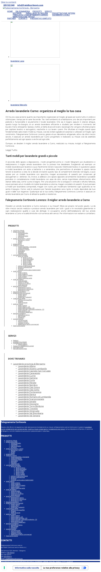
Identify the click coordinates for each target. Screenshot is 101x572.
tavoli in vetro (27, 263)
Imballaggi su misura (20, 342)
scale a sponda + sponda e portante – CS (31, 309)
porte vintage (22, 277)
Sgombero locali (61, 15)
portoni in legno (23, 282)
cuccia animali (22, 320)
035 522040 (10, 553)
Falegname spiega (19, 326)
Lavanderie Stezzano (28, 404)
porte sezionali (22, 285)
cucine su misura (18, 230)
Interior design (22, 344)
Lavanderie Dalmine (28, 378)
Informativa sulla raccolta (27, 568)
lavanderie (21, 251)
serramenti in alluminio (25, 289)
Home (10, 11)
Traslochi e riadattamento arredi (23, 346)
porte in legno (22, 272)
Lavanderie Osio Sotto (28, 390)
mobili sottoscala (23, 248)
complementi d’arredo (20, 255)
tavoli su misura (23, 256)
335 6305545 (8, 557)
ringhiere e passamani (25, 312)
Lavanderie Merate (27, 383)
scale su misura (18, 304)
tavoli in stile (27, 262)
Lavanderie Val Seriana (29, 416)
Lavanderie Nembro (28, 385)
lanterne (21, 268)
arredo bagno (17, 244)
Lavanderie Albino (27, 366)
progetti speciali (18, 319)
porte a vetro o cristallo (25, 275)
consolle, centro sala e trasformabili (29, 270)
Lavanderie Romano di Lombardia (34, 397)
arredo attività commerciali (21, 293)
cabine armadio (23, 236)
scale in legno (22, 305)
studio (20, 243)
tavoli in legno (27, 258)
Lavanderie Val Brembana (30, 413)
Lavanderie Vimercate (28, 411)
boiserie (20, 301)
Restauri (15, 340)
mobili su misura (18, 245)
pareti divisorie (22, 302)
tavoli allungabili (28, 259)
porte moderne (23, 274)
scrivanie (21, 237)
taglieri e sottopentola (25, 267)
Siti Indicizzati (70, 561)
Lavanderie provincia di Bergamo (29, 364)
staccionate (21, 316)
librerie (20, 241)
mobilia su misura (23, 249)
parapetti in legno (24, 315)
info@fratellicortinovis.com (30, 5)
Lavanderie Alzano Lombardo (32, 368)
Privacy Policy (52, 561)
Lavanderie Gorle (26, 380)
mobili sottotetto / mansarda (27, 247)
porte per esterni (18, 279)
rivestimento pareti (19, 298)
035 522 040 (8, 5)
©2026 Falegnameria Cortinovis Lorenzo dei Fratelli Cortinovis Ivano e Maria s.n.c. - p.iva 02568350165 (21, 561)
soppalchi (21, 317)
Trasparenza (58, 561)
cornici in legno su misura (26, 266)
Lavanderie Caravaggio (29, 373)
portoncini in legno (24, 283)
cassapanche (22, 253)
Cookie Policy (45, 561)
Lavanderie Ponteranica (29, 392)
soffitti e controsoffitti (25, 300)
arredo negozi (22, 294)
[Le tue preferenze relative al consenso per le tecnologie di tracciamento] (4, 567)
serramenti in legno (24, 287)
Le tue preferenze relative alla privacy (61, 568)
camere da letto (23, 233)
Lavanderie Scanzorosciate (31, 399)
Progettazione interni (20, 343)
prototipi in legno (23, 323)
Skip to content (8, 2)
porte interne (17, 271)
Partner (11, 18)
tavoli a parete (27, 264)
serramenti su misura (20, 286)
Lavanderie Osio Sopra (29, 387)
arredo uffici (22, 296)
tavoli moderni (27, 260)
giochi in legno (23, 322)
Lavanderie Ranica (27, 394)
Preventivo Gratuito (40, 18)
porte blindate (22, 281)
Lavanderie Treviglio (28, 408)
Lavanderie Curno (27, 376)
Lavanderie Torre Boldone (31, 406)
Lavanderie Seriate (27, 401)
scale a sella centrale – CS (26, 308)
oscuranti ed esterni (19, 292)
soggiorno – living (24, 240)
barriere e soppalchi (19, 313)
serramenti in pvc (23, 290)
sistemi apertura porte (25, 278)
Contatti (22, 18)
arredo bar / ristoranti (25, 297)
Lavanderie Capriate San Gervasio (34, 371)
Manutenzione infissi (20, 349)
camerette (21, 234)
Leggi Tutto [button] (11, 150)
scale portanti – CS (24, 311)
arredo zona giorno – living (21, 238)
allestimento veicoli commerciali (28, 324)
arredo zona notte (19, 232)
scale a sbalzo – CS (24, 307)
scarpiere (21, 252)
